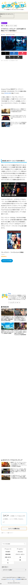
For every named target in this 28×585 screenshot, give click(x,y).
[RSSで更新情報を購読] (19, 302)
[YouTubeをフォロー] (11, 302)
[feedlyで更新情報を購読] (17, 302)
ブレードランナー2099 (12, 25)
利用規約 (19, 579)
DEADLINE (7, 93)
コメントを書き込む (14, 528)
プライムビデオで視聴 (7, 260)
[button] (10, 57)
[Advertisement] (14, 144)
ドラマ (4, 25)
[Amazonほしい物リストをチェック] (15, 302)
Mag (4, 34)
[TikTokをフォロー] (13, 302)
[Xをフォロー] (9, 302)
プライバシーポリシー (11, 579)
